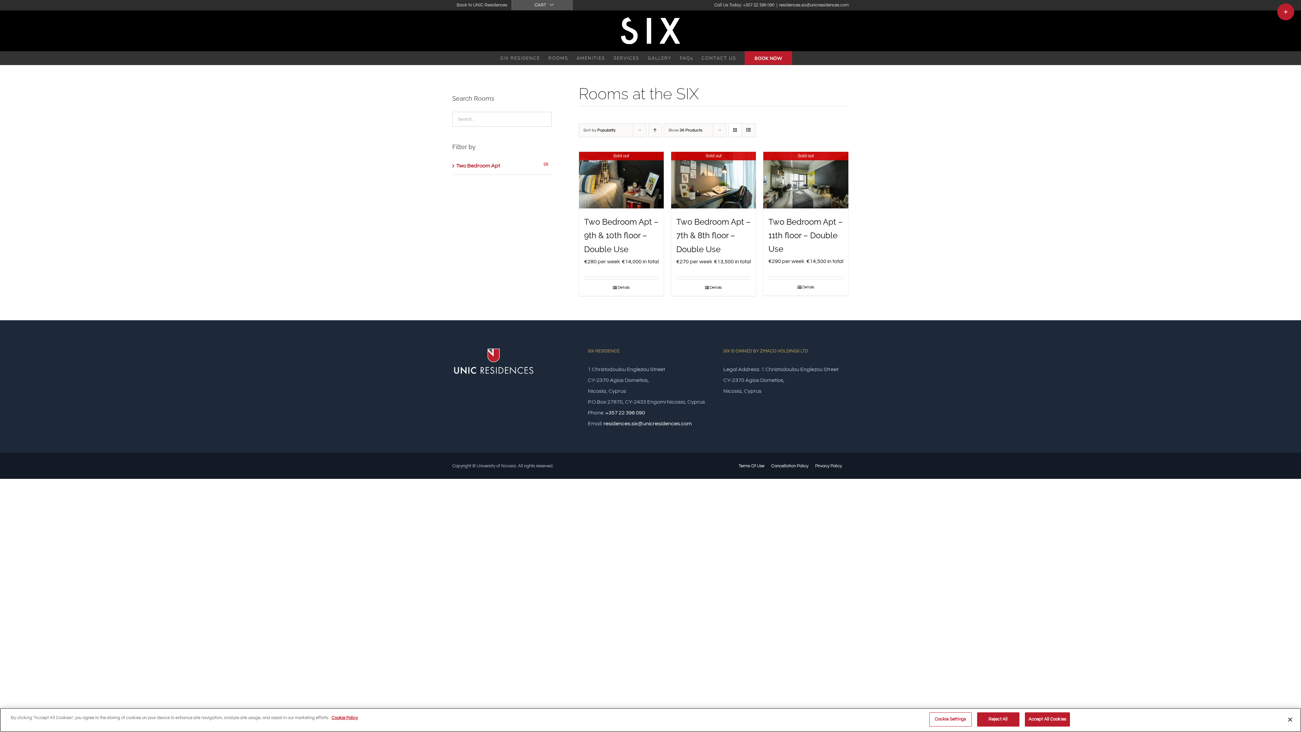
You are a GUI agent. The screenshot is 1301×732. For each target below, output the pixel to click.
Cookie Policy (345, 717)
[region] (650, 720)
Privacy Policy (828, 466)
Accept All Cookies (1047, 719)
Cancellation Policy (789, 466)
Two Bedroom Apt (478, 165)
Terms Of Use (751, 466)
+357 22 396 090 (625, 412)
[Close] (1290, 719)
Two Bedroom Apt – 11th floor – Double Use (805, 235)
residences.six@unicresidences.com (814, 5)
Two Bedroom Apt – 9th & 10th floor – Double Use (621, 235)
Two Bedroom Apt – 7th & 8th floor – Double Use (713, 235)
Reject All (998, 719)
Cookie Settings (950, 719)
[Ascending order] (655, 130)
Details (624, 287)
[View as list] (748, 130)
